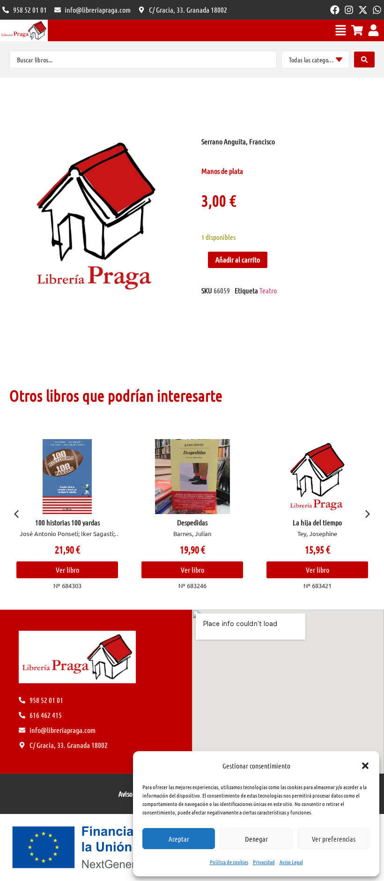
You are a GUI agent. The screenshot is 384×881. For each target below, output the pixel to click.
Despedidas (173, 522)
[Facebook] (335, 10)
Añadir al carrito (237, 259)
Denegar (256, 839)
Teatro (268, 290)
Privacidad (264, 862)
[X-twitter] (363, 10)
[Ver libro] (48, 476)
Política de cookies (229, 862)
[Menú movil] (341, 30)
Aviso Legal (291, 862)
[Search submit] (364, 59)
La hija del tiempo (298, 522)
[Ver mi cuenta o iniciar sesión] (373, 30)
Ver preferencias (333, 839)
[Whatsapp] (377, 10)
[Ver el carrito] (357, 30)
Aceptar (179, 839)
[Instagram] (349, 10)
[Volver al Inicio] (24, 30)
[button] (365, 765)
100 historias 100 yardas (48, 522)
